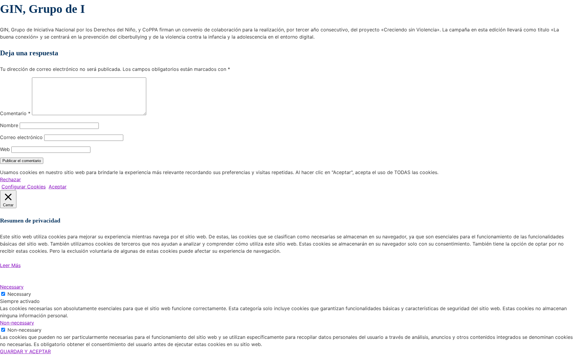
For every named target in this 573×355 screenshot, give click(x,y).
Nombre (9, 125)
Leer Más (10, 265)
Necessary (19, 294)
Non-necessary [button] (17, 323)
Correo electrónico (21, 137)
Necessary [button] (12, 287)
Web (5, 149)
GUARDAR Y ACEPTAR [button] (25, 351)
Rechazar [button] (10, 179)
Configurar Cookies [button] (23, 187)
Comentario (15, 113)
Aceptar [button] (58, 187)
